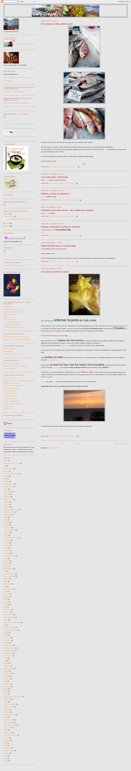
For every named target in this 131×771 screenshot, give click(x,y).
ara (5, 466)
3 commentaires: (69, 216)
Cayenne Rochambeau (11, 509)
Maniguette (7, 640)
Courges (6, 543)
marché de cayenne (10, 648)
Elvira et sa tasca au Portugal (13, 386)
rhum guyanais (8, 722)
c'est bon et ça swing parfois (13, 309)
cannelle (6, 502)
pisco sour (7, 699)
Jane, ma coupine (9, 314)
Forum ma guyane (10, 349)
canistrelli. (7, 497)
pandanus (7, 666)
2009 (8, 214)
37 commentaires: (69, 436)
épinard (6, 579)
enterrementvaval (9, 573)
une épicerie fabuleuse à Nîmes (14, 327)
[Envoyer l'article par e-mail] (78, 166)
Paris (5, 681)
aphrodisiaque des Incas (11, 463)
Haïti (5, 607)
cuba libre (7, 553)
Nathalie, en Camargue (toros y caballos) (17, 339)
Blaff (5, 479)
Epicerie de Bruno (9, 576)
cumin (5, 558)
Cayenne (6, 507)
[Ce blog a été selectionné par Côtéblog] (4, 205)
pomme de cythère (10, 704)
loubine (6, 632)
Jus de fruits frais (9, 627)
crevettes (7, 550)
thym (5, 745)
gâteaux (6, 597)
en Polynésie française (11, 388)
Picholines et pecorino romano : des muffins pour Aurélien (67, 210)
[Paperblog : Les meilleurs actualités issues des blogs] (9, 133)
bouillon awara (8, 486)
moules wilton (8, 653)
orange (6, 663)
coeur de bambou (9, 530)
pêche (6, 689)
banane (6, 476)
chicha (6, 517)
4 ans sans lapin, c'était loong (54, 177)
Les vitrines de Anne (10, 398)
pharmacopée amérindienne (13, 696)
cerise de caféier (9, 512)
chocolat (6, 522)
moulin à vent (8, 655)
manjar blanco (8, 645)
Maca (5, 635)
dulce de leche (8, 568)
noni (5, 661)
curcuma (6, 561)
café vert (6, 494)
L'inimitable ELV (9, 351)
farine (5, 581)
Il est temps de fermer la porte (55, 272)
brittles (6, 489)
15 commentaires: (69, 166)
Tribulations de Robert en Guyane (14, 354)
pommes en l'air (9, 707)
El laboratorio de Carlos (11, 383)
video (5, 755)
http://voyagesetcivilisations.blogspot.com (17, 103)
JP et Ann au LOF (9, 391)
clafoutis (6, 525)
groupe (6, 602)
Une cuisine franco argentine (13, 322)
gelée (5, 599)
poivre (6, 702)
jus (4, 625)
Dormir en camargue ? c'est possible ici (16, 337)
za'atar (6, 761)
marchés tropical (9, 650)
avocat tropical (8, 468)
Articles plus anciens (120, 444)
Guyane (6, 604)
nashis (6, 658)
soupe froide (8, 732)
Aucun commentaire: (70, 200)
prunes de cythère (9, 714)
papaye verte (8, 673)
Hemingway (7, 609)
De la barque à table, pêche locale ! (57, 24)
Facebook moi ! (9, 81)
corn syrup (7, 540)
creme (6, 548)
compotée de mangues (11, 537)
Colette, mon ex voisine (11, 363)
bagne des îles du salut (11, 473)
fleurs (5, 591)
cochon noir (7, 527)
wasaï (5, 758)
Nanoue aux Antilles (10, 368)
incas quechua (8, 614)
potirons (6, 709)
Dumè (43, 381)
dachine (6, 563)
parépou (6, 676)
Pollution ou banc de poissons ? (55, 194)
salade (6, 730)
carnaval (6, 504)
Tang (5, 743)
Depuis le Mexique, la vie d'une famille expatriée (19, 380)
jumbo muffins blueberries (12, 622)
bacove (6, 471)
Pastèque (7, 684)
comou (6, 535)
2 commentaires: (69, 183)
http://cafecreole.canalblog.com (14, 92)
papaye (6, 671)
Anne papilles (8, 307)
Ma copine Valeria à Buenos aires (14, 403)
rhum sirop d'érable (10, 725)
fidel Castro (7, 584)
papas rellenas (8, 668)
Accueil (77, 444)
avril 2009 (11, 216)
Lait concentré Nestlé (10, 630)
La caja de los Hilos (10, 393)
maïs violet (7, 638)
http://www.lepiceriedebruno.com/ (14, 265)
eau (5, 571)
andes (6, 461)
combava (7, 532)
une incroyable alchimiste (12, 324)
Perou (5, 691)
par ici (46, 180)
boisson (6, 481)
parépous (7, 678)
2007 (8, 226)
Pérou (5, 694)
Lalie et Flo (64, 345)
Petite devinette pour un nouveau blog (58, 246)
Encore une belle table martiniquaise (15, 366)
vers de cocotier (9, 750)
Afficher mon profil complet (24, 44)
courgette (7, 545)
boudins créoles (9, 484)
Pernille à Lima (8, 406)
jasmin (6, 620)
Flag (5, 586)
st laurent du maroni (10, 735)
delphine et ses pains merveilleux (14, 312)
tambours (7, 740)
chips (5, 520)
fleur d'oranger (8, 589)
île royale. (7, 612)
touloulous (7, 748)
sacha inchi (7, 727)
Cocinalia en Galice (10, 378)
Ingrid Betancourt (9, 617)
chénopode (7, 514)
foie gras (6, 594)
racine (6, 717)
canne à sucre (8, 499)
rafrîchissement (9, 720)
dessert (6, 566)
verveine (6, 753)
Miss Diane (56, 367)
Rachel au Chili (8, 409)
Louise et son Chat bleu (11, 401)
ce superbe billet (52, 360)
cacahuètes (7, 491)
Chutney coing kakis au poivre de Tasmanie (60, 227)
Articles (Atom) (55, 448)
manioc (6, 643)
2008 (8, 223)
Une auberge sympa (10, 319)
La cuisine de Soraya (10, 396)
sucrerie (6, 738)
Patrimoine (7, 686)
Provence (7, 317)
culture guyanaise (9, 556)
